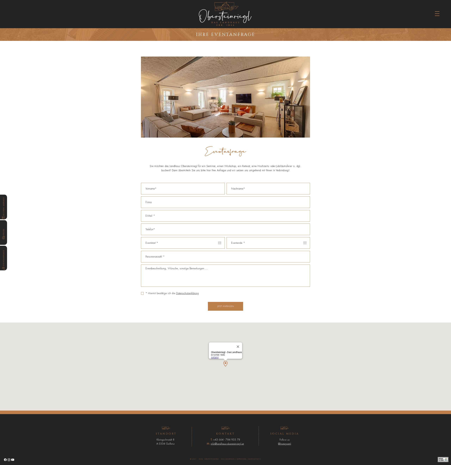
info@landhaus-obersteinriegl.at (227, 443)
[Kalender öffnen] (219, 242)
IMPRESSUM (241, 459)
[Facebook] (5, 459)
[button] (437, 13)
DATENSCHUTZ (254, 459)
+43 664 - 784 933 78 (226, 439)
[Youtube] (12, 459)
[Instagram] (9, 459)
